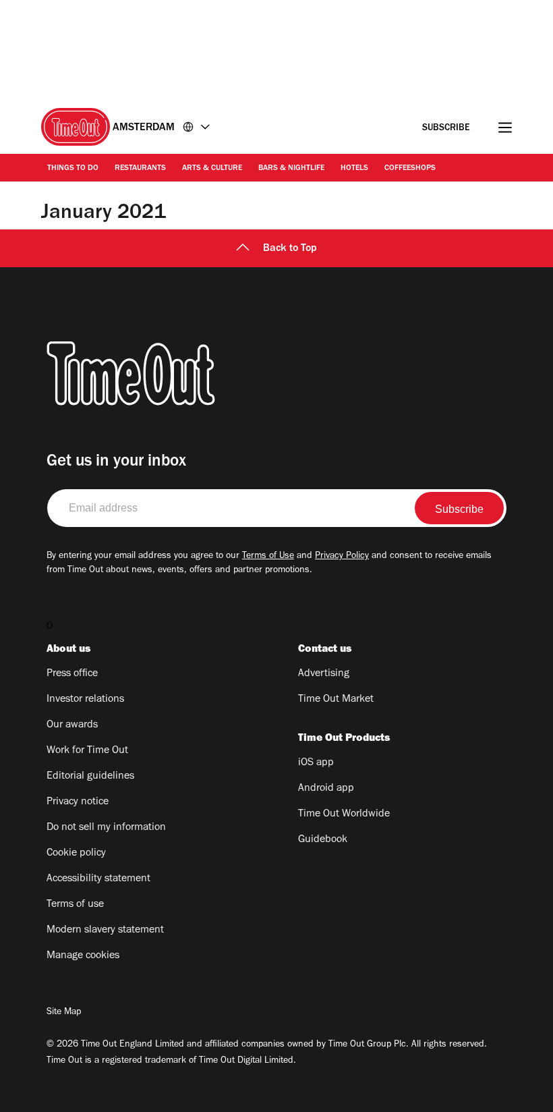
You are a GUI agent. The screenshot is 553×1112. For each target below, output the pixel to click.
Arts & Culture (212, 169)
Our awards (72, 725)
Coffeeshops (410, 169)
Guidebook (322, 840)
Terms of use (75, 904)
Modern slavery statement (105, 930)
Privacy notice (78, 802)
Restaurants (140, 169)
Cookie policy (76, 853)
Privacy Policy (342, 556)
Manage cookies (83, 956)
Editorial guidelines (90, 776)
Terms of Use (268, 556)
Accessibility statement (98, 879)
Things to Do (72, 169)
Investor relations (85, 699)
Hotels (354, 169)
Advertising (323, 674)
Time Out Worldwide (344, 814)
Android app (326, 788)
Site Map (64, 1013)
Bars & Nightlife (291, 169)
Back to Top (290, 249)
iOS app (316, 763)
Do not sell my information (106, 828)
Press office (72, 674)
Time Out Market (336, 699)
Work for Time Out (87, 751)
